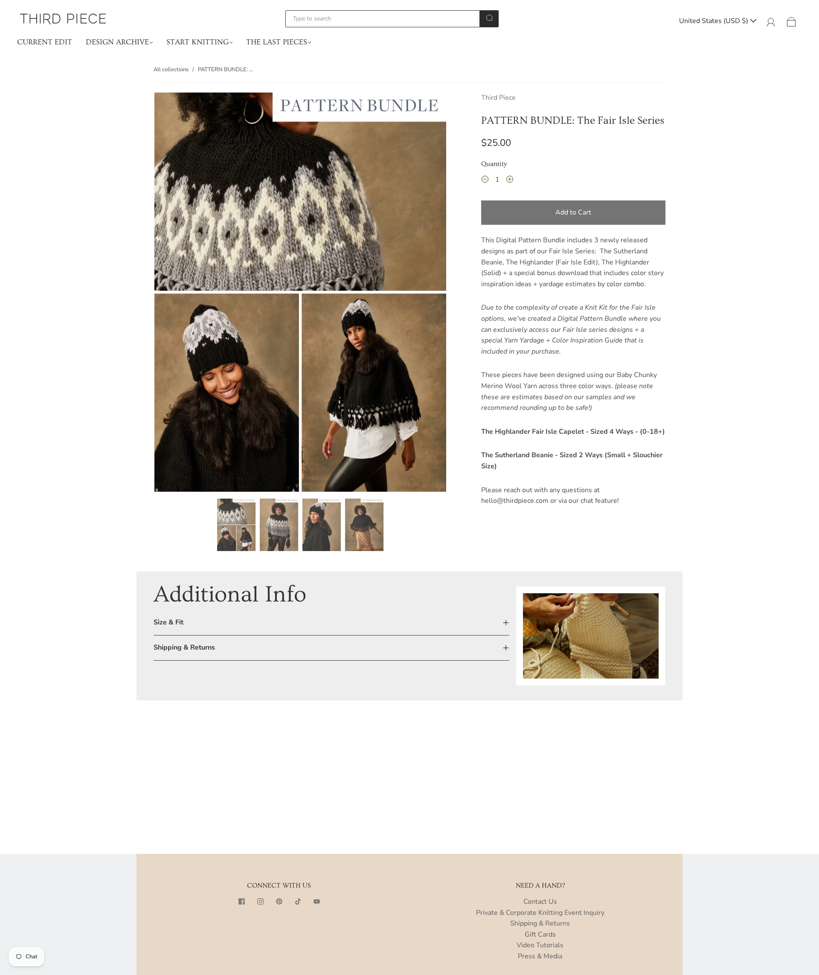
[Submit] (489, 18)
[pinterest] (279, 901)
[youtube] (316, 901)
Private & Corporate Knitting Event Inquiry (540, 912)
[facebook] (241, 901)
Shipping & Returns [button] (184, 647)
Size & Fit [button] (168, 622)
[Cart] (791, 21)
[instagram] (260, 901)
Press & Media (540, 956)
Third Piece (498, 97)
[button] (183, 294)
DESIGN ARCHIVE (117, 42)
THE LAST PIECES (276, 42)
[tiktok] (297, 901)
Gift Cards (540, 934)
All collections (171, 69)
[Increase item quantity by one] (509, 180)
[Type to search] (382, 18)
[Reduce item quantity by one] (485, 180)
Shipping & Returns (540, 923)
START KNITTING (197, 42)
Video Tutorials (540, 945)
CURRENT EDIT (44, 42)
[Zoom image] (300, 294)
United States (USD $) (714, 21)
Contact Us (540, 901)
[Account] (771, 21)
